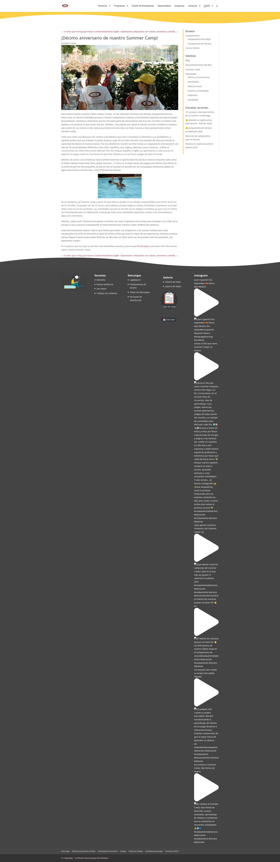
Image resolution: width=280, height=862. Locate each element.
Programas (119, 6)
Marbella (101, 279)
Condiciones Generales (154, 851)
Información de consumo (107, 851)
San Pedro (101, 288)
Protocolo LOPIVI (171, 851)
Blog (188, 60)
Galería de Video (173, 286)
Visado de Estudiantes (143, 6)
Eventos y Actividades (198, 90)
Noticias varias (195, 86)
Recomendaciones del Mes (199, 64)
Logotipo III (135, 279)
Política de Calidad (136, 851)
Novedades (191, 74)
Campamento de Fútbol (199, 39)
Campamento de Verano (199, 43)
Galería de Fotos (173, 281)
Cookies (123, 851)
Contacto (192, 6)
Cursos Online (192, 48)
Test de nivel (169, 306)
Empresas (179, 6)
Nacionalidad (164, 6)
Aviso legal (65, 851)
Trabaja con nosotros (107, 293)
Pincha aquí (143, 246)
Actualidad (193, 99)
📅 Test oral (169, 319)
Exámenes (193, 95)
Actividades (193, 81)
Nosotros (102, 6)
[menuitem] (208, 8)
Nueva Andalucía (105, 284)
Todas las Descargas (140, 292)
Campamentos (193, 35)
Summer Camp (68, 43)
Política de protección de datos (83, 851)
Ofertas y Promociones (199, 77)
